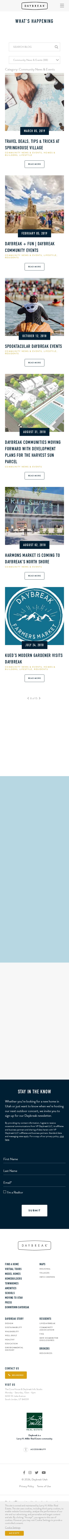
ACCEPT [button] (14, 1533)
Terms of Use (44, 1486)
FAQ (42, 1334)
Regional (45, 1269)
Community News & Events (23, 152)
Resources (46, 1353)
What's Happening (34, 21)
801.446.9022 (34, 958)
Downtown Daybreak (17, 1307)
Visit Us (10, 1385)
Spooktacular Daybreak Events (33, 346)
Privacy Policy (26, 1486)
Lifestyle (25, 155)
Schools (10, 1293)
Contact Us (12, 1368)
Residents (12, 257)
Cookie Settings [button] (12, 1527)
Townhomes (12, 1283)
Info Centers (47, 1277)
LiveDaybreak (47, 1323)
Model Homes (13, 1274)
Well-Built (11, 1335)
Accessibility (38, 1449)
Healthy (9, 1339)
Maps (42, 1264)
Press (8, 1302)
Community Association (47, 1328)
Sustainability (13, 1327)
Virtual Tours (13, 1269)
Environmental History (14, 1348)
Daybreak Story (14, 1319)
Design (9, 1323)
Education (11, 1343)
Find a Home (12, 1264)
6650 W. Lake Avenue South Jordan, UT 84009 (17, 1397)
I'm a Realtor (15, 1192)
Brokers (45, 1348)
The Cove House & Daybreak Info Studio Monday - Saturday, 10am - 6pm (23, 1391)
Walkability (12, 1331)
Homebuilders (13, 1278)
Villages (45, 1273)
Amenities (10, 1288)
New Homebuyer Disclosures (49, 1339)
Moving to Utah (14, 1298)
